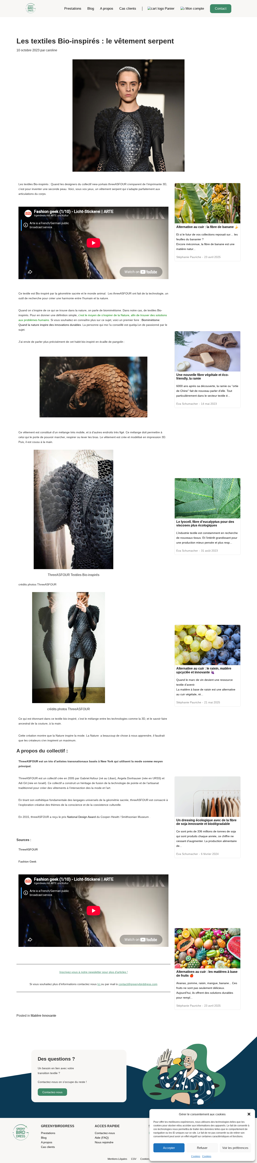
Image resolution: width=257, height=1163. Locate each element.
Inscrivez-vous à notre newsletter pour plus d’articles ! (93, 972)
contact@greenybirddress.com (137, 984)
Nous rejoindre (104, 1142)
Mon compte (195, 8)
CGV (133, 1159)
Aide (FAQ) (102, 1137)
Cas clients (127, 8)
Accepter (169, 1148)
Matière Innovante (43, 1015)
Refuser (202, 1148)
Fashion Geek (27, 861)
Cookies (195, 1156)
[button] (249, 1114)
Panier (169, 8)
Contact (220, 8)
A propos (106, 8)
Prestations (72, 8)
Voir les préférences (235, 1148)
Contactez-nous (52, 1092)
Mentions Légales (117, 1159)
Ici (99, 984)
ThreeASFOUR (28, 849)
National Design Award (81, 816)
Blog (90, 8)
